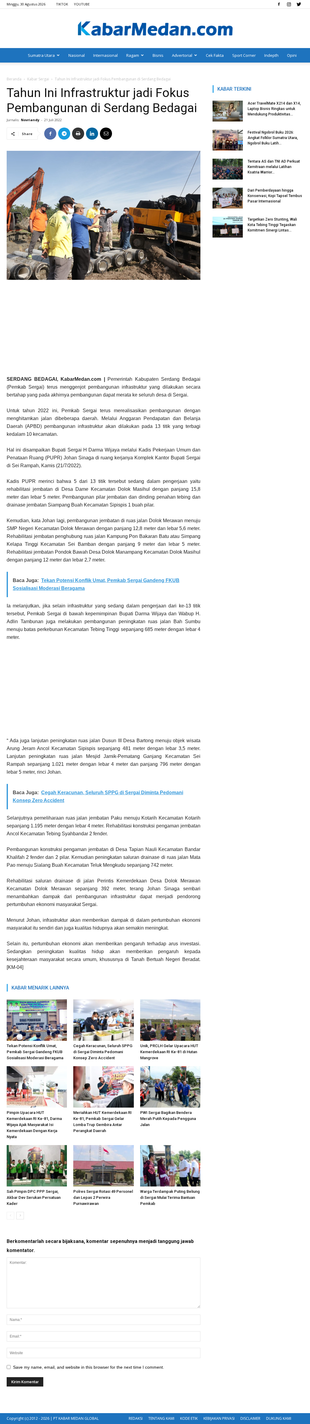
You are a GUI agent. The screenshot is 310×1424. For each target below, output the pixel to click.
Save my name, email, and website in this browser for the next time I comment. (88, 1367)
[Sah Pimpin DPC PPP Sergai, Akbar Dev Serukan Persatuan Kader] (37, 1165)
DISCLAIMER (250, 1418)
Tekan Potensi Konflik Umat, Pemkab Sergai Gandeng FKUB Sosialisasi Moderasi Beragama (35, 1052)
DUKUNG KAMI (278, 1418)
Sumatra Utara (41, 55)
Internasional (105, 55)
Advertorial (182, 55)
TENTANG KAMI (161, 1418)
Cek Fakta (215, 55)
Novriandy (30, 120)
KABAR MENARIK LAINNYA (40, 988)
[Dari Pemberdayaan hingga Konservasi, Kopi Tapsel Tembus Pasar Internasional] (228, 198)
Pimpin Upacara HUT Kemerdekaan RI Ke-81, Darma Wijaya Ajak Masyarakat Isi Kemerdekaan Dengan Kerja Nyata (34, 1124)
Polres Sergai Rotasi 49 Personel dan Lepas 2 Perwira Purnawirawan (103, 1197)
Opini (292, 55)
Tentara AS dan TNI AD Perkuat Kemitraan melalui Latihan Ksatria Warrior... (274, 166)
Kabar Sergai (38, 79)
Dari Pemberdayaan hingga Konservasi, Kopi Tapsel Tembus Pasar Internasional (275, 195)
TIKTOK (62, 4)
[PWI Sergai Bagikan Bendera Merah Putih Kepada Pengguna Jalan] (170, 1087)
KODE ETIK (189, 1418)
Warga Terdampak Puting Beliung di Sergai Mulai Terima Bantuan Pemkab (170, 1197)
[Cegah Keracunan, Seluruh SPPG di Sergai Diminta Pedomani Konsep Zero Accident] (103, 1020)
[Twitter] (298, 4)
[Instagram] (288, 4)
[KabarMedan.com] (155, 29)
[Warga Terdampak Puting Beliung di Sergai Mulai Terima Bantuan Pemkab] (170, 1165)
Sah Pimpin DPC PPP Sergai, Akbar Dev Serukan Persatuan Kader (34, 1197)
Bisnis (158, 55)
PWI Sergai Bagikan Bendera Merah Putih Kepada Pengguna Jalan (168, 1118)
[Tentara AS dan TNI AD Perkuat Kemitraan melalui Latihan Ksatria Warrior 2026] (228, 169)
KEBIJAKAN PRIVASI (219, 1418)
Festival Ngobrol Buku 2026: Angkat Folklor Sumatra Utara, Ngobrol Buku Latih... (273, 137)
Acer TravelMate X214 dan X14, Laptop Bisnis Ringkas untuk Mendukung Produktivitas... (274, 108)
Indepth (271, 55)
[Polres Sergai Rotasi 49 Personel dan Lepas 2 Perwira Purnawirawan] (103, 1165)
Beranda (14, 79)
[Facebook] (278, 4)
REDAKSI (136, 1418)
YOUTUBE (82, 4)
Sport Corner (244, 55)
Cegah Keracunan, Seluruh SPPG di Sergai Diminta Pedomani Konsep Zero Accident (102, 1052)
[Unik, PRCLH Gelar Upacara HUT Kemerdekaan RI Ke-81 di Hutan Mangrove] (170, 1020)
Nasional (76, 55)
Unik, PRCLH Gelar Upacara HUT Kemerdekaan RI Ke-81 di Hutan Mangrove (169, 1052)
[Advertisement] (103, 330)
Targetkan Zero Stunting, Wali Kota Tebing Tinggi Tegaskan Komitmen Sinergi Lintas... (272, 224)
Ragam (132, 55)
